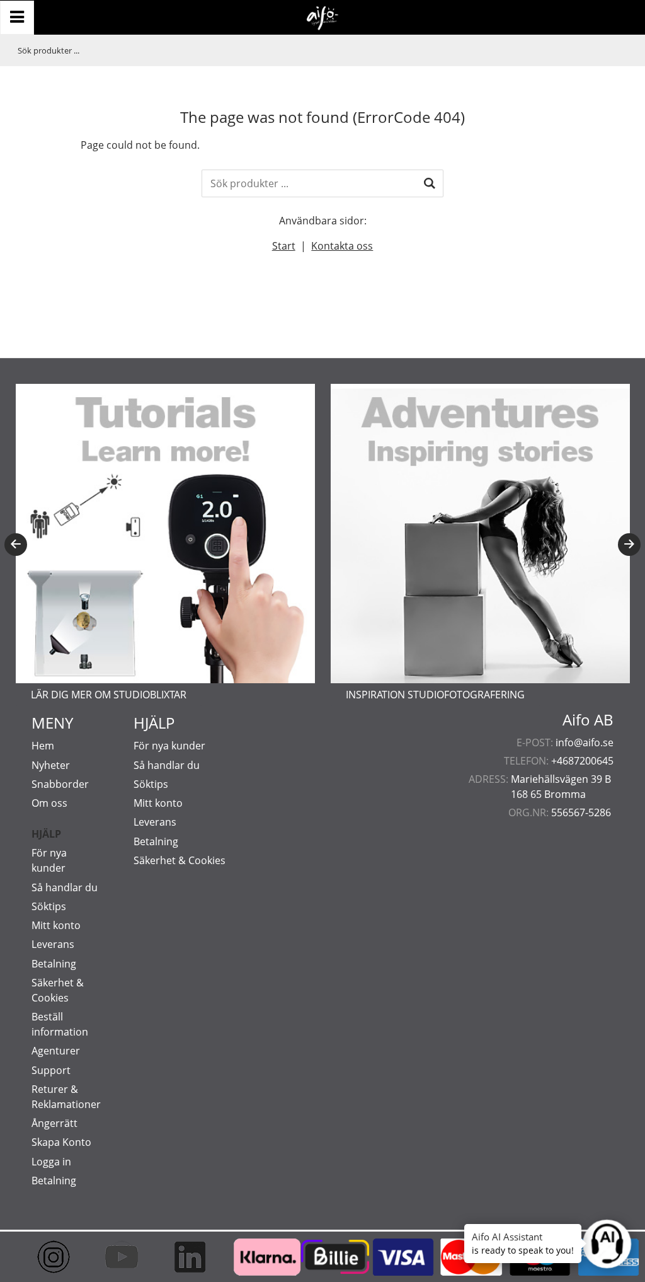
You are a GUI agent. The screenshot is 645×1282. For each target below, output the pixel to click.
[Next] (629, 544)
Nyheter (50, 765)
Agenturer (55, 1051)
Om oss (49, 803)
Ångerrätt (54, 1123)
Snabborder (60, 784)
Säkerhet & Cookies (179, 860)
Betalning (53, 964)
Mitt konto (56, 925)
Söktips (48, 906)
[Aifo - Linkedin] (186, 1257)
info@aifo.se (585, 742)
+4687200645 (582, 761)
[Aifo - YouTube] (118, 1257)
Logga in (51, 1162)
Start (283, 246)
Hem (42, 746)
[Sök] (429, 183)
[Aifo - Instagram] (50, 1257)
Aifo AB (588, 719)
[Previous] (15, 544)
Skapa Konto (61, 1142)
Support (51, 1070)
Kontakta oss (342, 246)
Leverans (52, 944)
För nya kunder (169, 746)
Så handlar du (64, 887)
